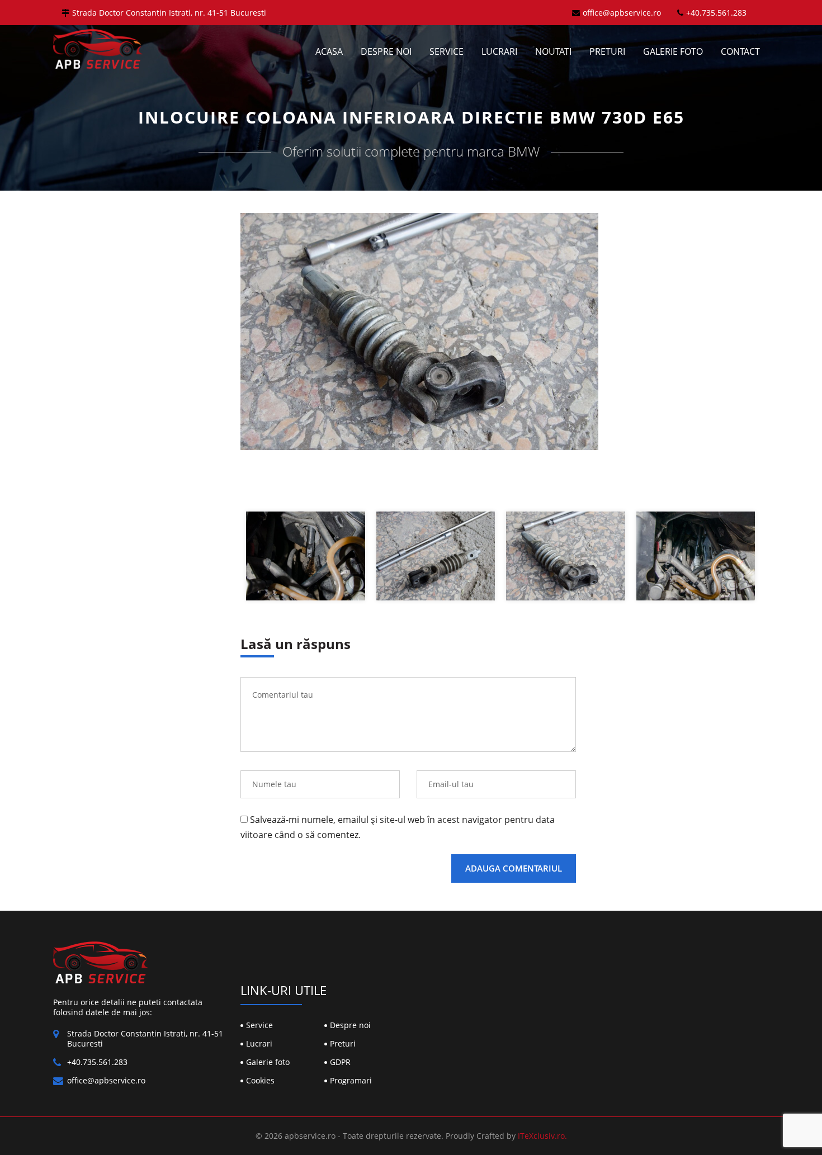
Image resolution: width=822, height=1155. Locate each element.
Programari (351, 1080)
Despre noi (386, 51)
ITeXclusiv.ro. (542, 1135)
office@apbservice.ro (622, 12)
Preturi (607, 51)
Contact (740, 51)
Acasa (329, 51)
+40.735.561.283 (716, 12)
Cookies (260, 1080)
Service (446, 51)
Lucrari (499, 51)
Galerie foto (673, 51)
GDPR (340, 1062)
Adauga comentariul (513, 868)
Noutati (553, 51)
